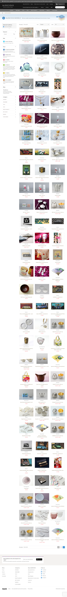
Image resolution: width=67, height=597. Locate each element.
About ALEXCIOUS (26, 4)
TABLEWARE (18, 10)
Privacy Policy (30, 588)
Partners (29, 582)
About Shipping (30, 576)
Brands (42, 7)
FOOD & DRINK (54, 10)
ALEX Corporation (62, 588)
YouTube (44, 571)
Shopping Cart (60, 4)
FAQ (29, 574)
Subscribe (40, 559)
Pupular (41, 24)
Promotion (4, 576)
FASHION (48, 10)
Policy (9, 588)
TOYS (27, 10)
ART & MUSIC (42, 10)
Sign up (32, 4)
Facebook (44, 569)
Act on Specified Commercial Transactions (19, 588)
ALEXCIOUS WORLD (8, 26)
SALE (52, 7)
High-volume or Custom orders (39, 4)
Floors (3, 569)
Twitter (44, 573)
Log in (47, 4)
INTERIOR (11, 10)
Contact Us (30, 580)
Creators (47, 7)
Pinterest (44, 575)
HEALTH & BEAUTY (34, 10)
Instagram (44, 577)
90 (55, 24)
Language (51, 4)
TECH (23, 10)
